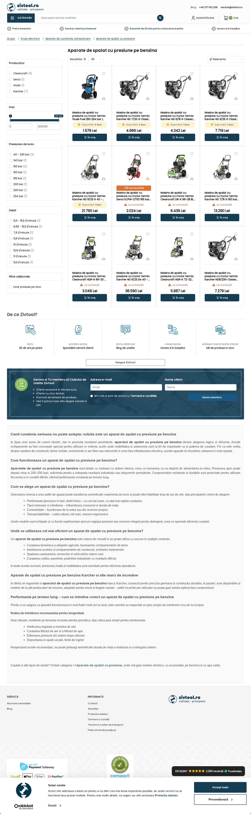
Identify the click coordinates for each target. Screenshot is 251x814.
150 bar (20, 166)
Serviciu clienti (73, 28)
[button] (89, 137)
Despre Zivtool (125, 362)
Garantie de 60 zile (141, 28)
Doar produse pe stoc (27, 287)
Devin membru (212, 397)
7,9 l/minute (23, 232)
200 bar (20, 184)
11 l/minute (22, 256)
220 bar (20, 190)
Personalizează (218, 799)
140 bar (20, 160)
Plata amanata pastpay (102, 730)
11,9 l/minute (23, 262)
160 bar (19, 172)
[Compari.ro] (120, 777)
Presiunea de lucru (21, 144)
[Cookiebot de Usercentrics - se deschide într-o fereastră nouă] (24, 807)
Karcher (20, 91)
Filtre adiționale (19, 276)
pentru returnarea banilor (168, 28)
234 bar (20, 196)
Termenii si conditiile (143, 396)
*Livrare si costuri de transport (105, 724)
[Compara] (103, 98)
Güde (18, 85)
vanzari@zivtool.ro (231, 7)
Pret (12, 107)
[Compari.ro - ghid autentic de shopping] (120, 764)
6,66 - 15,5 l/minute (27, 226)
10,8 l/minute (23, 250)
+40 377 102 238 (208, 7)
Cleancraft (22, 73)
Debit (12, 210)
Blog (193, 7)
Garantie (93, 708)
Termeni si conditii (98, 719)
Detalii (52, 805)
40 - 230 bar (23, 154)
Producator (16, 63)
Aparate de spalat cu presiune (99, 665)
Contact (92, 703)
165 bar (19, 178)
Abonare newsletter (19, 703)
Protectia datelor (98, 714)
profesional (89, 28)
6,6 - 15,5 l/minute (26, 220)
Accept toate (220, 787)
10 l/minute (22, 244)
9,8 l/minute (23, 238)
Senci (18, 79)
